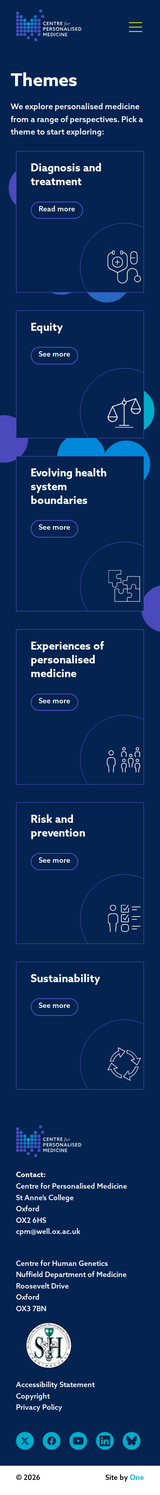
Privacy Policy (39, 1408)
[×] (135, 26)
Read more (57, 209)
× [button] (135, 27)
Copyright (33, 1396)
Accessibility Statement (55, 1385)
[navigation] (48, 27)
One (137, 1478)
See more (54, 354)
